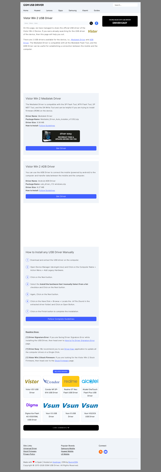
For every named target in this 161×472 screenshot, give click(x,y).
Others (31, 23)
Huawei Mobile (67, 451)
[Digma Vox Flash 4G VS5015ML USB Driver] (32, 410)
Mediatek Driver (78, 40)
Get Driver (61, 148)
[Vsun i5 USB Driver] (70, 410)
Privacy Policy (29, 454)
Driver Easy (69, 349)
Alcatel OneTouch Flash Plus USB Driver (90, 392)
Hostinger (57, 462)
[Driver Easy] (120, 24)
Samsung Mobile (68, 448)
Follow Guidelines (47, 125)
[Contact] (105, 453)
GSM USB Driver (33, 5)
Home (26, 23)
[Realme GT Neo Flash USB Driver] (70, 386)
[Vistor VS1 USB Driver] (32, 386)
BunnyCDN (73, 462)
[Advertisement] (61, 71)
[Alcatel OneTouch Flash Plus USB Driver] (90, 386)
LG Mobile (65, 454)
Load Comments (60, 428)
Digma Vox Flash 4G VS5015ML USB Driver (32, 416)
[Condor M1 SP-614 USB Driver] (51, 386)
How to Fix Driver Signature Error (80, 340)
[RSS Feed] (101, 453)
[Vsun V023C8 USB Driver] (90, 410)
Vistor (36, 23)
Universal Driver (30, 448)
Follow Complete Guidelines (61, 319)
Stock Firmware (62, 361)
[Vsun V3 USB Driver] (51, 410)
